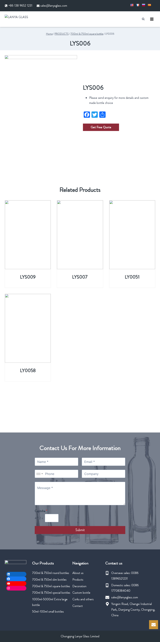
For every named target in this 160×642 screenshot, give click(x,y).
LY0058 (28, 370)
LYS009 (28, 277)
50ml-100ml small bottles (48, 611)
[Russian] (143, 5)
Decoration (79, 586)
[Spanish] (149, 5)
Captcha (41, 511)
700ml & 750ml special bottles (51, 592)
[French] (137, 5)
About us (78, 573)
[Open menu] (151, 19)
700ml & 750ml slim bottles (49, 579)
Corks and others (83, 599)
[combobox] (39, 474)
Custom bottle (81, 592)
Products (77, 579)
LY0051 (132, 277)
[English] (131, 5)
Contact (77, 606)
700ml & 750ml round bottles (50, 573)
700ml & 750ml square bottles (51, 586)
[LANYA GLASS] (22, 19)
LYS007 (80, 277)
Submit (80, 529)
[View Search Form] (143, 19)
